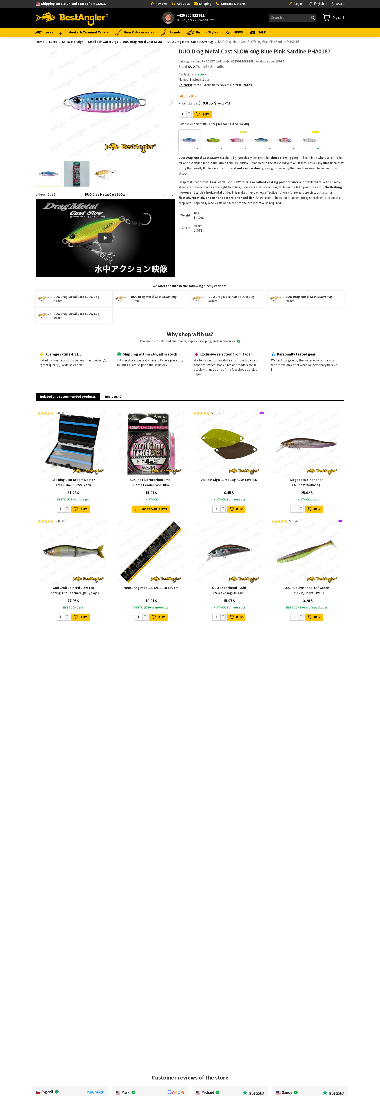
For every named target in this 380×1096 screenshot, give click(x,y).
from (73, 4)
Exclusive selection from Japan (226, 354)
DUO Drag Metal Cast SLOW (143, 42)
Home (40, 42)
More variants (154, 509)
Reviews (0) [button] (113, 396)
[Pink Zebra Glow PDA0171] (237, 140)
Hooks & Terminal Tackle (88, 32)
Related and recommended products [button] (68, 396)
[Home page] (72, 18)
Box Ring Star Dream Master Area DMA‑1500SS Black (73, 482)
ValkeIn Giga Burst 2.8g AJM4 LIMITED (229, 479)
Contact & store (233, 4)
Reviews (161, 4)
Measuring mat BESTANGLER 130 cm (151, 587)
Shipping (205, 4)
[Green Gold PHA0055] (213, 140)
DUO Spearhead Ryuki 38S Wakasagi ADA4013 (229, 590)
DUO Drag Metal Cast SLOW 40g (190, 42)
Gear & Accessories (139, 32)
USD (339, 4)
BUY (206, 114)
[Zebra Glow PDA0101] (309, 140)
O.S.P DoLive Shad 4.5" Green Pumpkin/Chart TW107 (307, 590)
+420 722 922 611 (191, 16)
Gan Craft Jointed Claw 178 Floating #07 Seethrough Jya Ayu (73, 590)
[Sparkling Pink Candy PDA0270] (285, 140)
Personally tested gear (296, 354)
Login (298, 4)
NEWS (238, 32)
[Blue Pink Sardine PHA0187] (189, 140)
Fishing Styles (207, 32)
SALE (262, 32)
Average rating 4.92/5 (64, 354)
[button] (172, 102)
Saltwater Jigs (72, 42)
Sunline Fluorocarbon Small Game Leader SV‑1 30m (151, 482)
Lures (48, 32)
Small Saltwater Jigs (103, 42)
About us (183, 4)
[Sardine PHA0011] (261, 140)
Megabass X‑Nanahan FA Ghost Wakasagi (306, 482)
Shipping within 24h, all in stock (150, 354)
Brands (175, 32)
